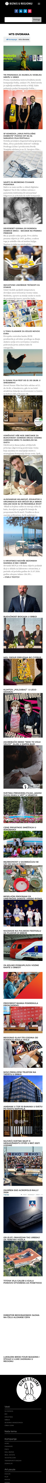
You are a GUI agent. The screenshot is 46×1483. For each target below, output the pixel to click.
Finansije (9, 1446)
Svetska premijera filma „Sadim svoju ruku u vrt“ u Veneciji (22, 794)
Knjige (7, 1479)
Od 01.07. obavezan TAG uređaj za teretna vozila (21, 1238)
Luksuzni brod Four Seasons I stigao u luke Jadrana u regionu (21, 1359)
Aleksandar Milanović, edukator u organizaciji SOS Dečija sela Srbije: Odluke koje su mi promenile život (22, 501)
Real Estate (10, 1455)
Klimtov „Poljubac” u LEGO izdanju (19, 690)
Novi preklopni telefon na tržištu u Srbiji (19, 1073)
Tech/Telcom (10, 1458)
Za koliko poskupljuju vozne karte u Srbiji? (21, 966)
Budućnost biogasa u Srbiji (20, 616)
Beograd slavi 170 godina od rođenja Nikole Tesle (20, 1038)
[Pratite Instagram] (29, 11)
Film (6, 1477)
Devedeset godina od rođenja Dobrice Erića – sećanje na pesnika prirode (22, 230)
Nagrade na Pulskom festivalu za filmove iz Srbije (22, 932)
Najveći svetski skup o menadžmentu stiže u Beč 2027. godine (21, 1143)
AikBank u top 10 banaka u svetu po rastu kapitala (22, 1107)
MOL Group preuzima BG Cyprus (22, 657)
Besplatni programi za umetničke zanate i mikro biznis (22, 897)
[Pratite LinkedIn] (21, 11)
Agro (7, 1443)
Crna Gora (9, 1425)
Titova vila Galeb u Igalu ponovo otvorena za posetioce (22, 1282)
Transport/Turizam (13, 1460)
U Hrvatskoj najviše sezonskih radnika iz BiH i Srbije (20, 562)
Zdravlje (9, 1463)
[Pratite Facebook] (16, 11)
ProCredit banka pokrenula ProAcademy (20, 1004)
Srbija (7, 1420)
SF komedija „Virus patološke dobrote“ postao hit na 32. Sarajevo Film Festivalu (19, 136)
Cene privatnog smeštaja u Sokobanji (19, 828)
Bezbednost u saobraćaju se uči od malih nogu (21, 863)
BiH (6, 1414)
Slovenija (9, 1411)
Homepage (12, 39)
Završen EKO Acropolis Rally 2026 (21, 1191)
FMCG (7, 1449)
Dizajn (7, 1474)
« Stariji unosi (10, 577)
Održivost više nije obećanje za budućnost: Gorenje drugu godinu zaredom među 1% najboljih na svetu (22, 439)
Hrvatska (9, 1417)
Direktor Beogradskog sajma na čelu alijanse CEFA (21, 1316)
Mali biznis (9, 1452)
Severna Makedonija (14, 1422)
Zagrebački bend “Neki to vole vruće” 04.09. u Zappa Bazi (22, 743)
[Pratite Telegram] (25, 11)
